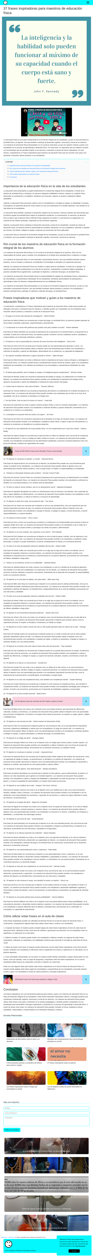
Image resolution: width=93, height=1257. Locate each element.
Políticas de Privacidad (22, 1250)
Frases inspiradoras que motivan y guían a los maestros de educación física (34, 171)
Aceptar (74, 1251)
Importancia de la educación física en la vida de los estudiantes (30, 165)
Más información (80, 1246)
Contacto (33, 1250)
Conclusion (13, 177)
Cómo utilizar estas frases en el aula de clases (24, 174)
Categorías (12, 1250)
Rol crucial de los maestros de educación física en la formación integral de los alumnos (37, 168)
